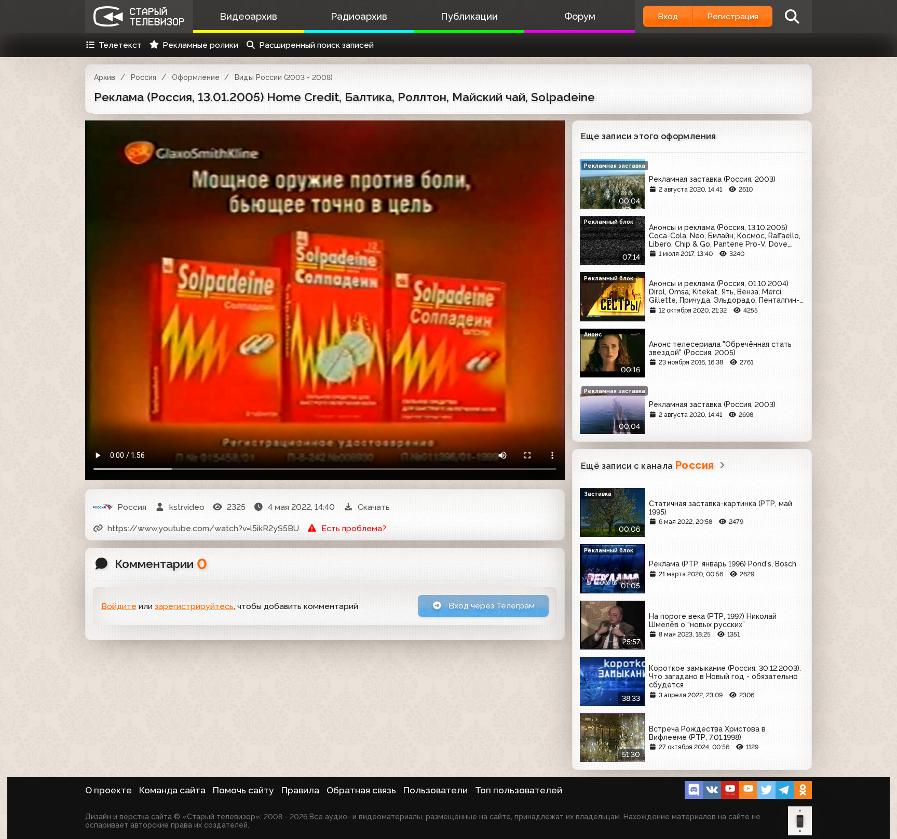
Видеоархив (248, 16)
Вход (668, 16)
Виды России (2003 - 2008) (284, 77)
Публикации (469, 16)
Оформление (196, 77)
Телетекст (120, 45)
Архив (104, 77)
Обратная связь (361, 790)
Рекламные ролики (200, 45)
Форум (579, 16)
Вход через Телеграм (490, 606)
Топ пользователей (518, 790)
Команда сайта (172, 790)
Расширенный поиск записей (316, 45)
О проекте (108, 790)
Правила (300, 790)
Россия (143, 77)
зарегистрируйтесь (194, 606)
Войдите (119, 606)
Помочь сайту (243, 790)
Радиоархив (359, 16)
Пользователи (435, 790)
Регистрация (732, 16)
